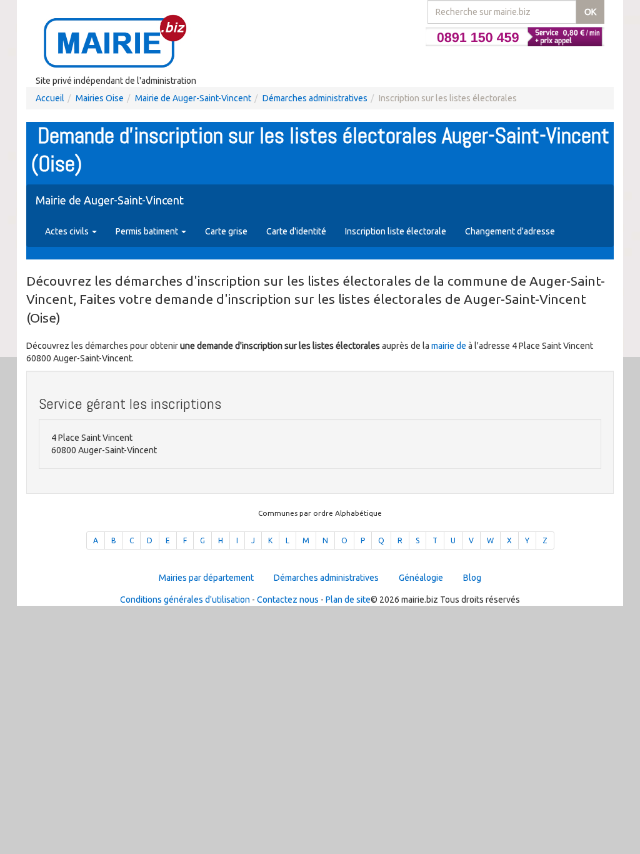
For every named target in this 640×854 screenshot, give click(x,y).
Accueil (50, 98)
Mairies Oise (100, 98)
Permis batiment (148, 231)
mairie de (449, 346)
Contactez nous (288, 600)
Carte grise (226, 231)
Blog (472, 578)
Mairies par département (206, 578)
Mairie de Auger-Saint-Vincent (193, 98)
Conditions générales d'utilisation (185, 600)
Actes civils (68, 231)
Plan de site (348, 600)
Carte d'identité (296, 231)
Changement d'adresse (510, 231)
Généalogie (421, 578)
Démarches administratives (315, 98)
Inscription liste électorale (395, 231)
